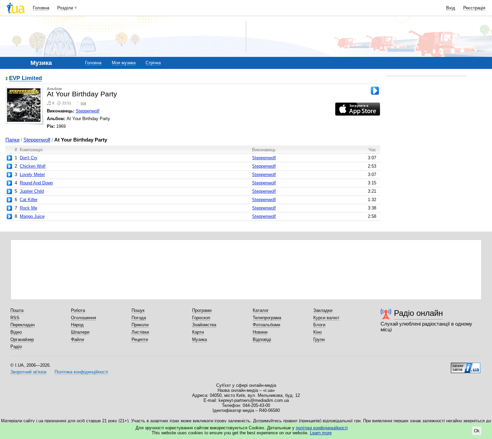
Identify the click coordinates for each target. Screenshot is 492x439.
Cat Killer (28, 199)
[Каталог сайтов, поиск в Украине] (465, 365)
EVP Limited (25, 78)
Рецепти (140, 339)
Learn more (321, 432)
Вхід (450, 7)
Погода (139, 317)
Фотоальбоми (266, 324)
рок (83, 103)
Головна (41, 7)
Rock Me (28, 207)
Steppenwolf (87, 110)
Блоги (319, 324)
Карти (198, 332)
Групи (319, 339)
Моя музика (124, 62)
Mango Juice (32, 216)
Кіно (317, 332)
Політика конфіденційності (81, 371)
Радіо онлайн (418, 313)
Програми (202, 310)
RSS (14, 317)
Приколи (140, 324)
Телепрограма (267, 317)
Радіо (16, 346)
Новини (260, 332)
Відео (16, 332)
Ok (477, 430)
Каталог (261, 310)
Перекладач (22, 324)
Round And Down (36, 182)
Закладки (322, 310)
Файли (77, 339)
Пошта (16, 310)
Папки (12, 140)
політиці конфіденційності (322, 427)
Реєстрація (474, 7)
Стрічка (153, 62)
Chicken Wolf (33, 166)
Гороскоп (201, 317)
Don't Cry (28, 157)
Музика (199, 339)
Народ (77, 324)
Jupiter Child (32, 191)
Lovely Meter (32, 174)
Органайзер (22, 339)
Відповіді (262, 339)
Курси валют (326, 317)
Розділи (65, 7)
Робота (78, 310)
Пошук (138, 310)
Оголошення (83, 317)
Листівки (140, 332)
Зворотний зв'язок (28, 371)
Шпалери (80, 332)
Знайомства (204, 324)
